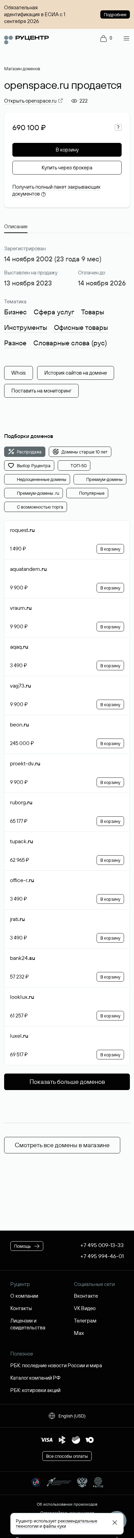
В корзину (67, 149)
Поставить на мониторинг (41, 390)
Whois (18, 372)
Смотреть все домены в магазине (62, 1145)
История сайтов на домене (75, 372)
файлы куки (54, 1526)
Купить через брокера (67, 167)
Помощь (22, 1246)
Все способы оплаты (67, 1456)
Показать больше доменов (67, 1082)
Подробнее (115, 14)
